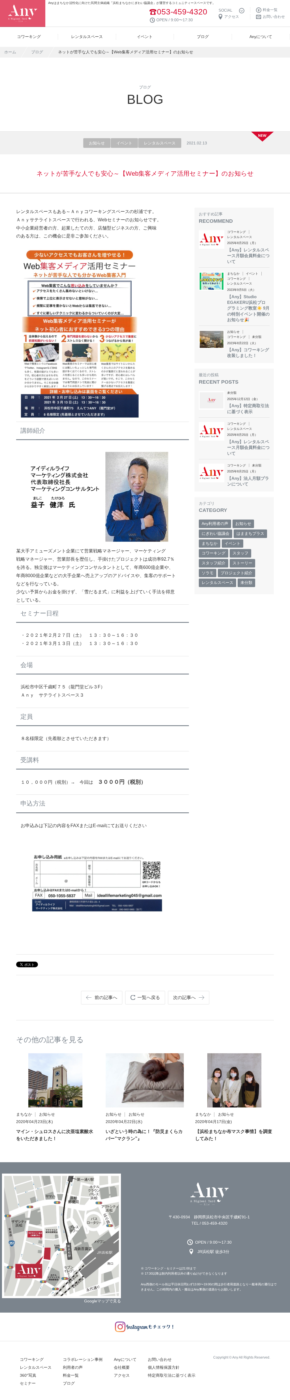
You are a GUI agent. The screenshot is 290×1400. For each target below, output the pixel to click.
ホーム (10, 52)
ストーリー (242, 563)
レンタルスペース (217, 582)
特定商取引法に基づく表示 (171, 1375)
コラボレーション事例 (83, 1359)
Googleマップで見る (102, 1301)
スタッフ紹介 (213, 563)
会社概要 (122, 1367)
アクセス (122, 1375)
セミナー (28, 1383)
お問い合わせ (160, 1359)
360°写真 (28, 1375)
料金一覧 (71, 1375)
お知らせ (243, 523)
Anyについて (125, 1359)
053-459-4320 (182, 12)
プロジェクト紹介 (236, 573)
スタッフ (240, 553)
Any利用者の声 (215, 523)
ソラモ (208, 573)
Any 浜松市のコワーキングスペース (209, 1194)
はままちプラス (250, 533)
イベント (232, 543)
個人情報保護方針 (164, 1367)
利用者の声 (73, 1367)
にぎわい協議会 (215, 533)
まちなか (210, 543)
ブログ (37, 52)
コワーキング (213, 553)
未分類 (246, 582)
